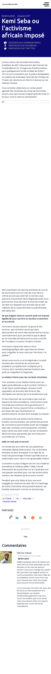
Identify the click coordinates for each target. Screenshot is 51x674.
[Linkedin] (17, 518)
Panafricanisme (9, 501)
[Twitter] (24, 518)
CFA (17, 498)
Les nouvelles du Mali (9, 4)
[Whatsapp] (40, 518)
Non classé (8, 16)
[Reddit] (32, 518)
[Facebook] (10, 518)
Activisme (7, 498)
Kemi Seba (27, 498)
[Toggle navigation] (46, 4)
